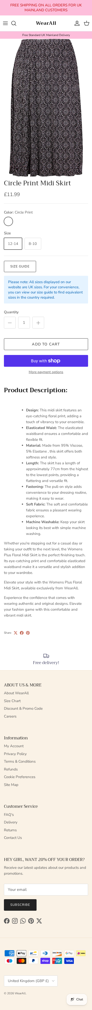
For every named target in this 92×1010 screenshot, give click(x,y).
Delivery (10, 822)
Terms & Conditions (20, 761)
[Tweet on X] (15, 633)
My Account (14, 746)
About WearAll (16, 693)
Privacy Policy (15, 753)
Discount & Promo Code (23, 708)
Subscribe (20, 905)
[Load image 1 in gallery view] (46, 108)
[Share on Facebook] (22, 633)
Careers (10, 716)
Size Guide (20, 266)
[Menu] (5, 23)
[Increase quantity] (38, 322)
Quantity (11, 312)
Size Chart (12, 700)
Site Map (11, 784)
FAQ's (9, 814)
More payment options (46, 372)
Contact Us (13, 837)
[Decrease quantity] (10, 322)
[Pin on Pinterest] (28, 633)
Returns (10, 830)
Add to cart (46, 344)
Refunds (11, 769)
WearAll (20, 993)
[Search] (16, 23)
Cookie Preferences (19, 776)
